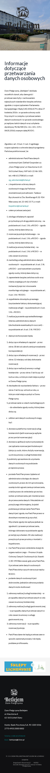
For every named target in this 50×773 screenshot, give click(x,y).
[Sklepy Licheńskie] (25, 666)
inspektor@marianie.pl (18, 206)
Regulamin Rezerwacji (22, 762)
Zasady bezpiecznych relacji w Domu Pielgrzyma (27, 765)
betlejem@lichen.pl (16, 740)
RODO (36, 762)
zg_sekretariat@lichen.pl (19, 180)
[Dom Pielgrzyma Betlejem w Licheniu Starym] (22, 21)
